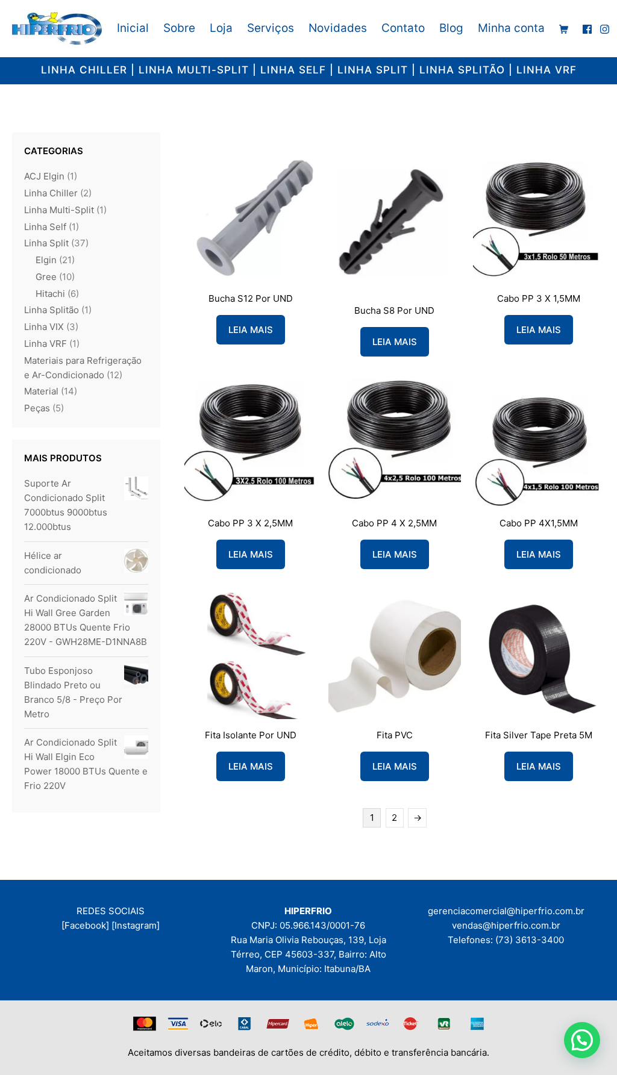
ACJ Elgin (44, 176)
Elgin (46, 260)
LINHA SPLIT (372, 70)
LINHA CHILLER (84, 70)
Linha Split (46, 243)
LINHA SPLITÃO (462, 70)
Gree (46, 276)
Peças (37, 408)
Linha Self (45, 226)
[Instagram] (135, 925)
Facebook (85, 925)
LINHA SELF (293, 70)
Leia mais (250, 329)
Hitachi (50, 293)
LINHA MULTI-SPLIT (194, 70)
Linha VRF (45, 343)
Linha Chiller (51, 193)
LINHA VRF (546, 70)
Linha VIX (44, 326)
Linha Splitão (51, 310)
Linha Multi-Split (59, 210)
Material (41, 391)
